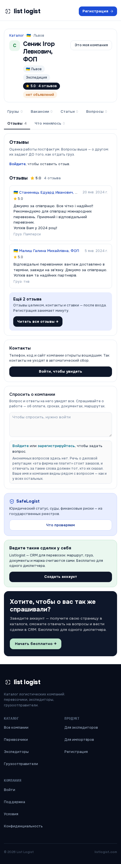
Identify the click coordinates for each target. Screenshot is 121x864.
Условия (11, 814)
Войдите (17, 164)
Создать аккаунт (60, 576)
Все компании (16, 727)
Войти (9, 790)
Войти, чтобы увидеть (60, 371)
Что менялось (50, 123)
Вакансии (42, 111)
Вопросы (96, 111)
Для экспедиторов (81, 727)
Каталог (16, 35)
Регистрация (95, 11)
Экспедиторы (16, 752)
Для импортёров (79, 739)
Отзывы (16, 123)
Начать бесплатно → (36, 643)
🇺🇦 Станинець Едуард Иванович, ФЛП (48, 192)
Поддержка (14, 802)
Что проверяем (60, 525)
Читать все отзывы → (38, 321)
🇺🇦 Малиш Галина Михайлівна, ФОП (46, 250)
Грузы (15, 111)
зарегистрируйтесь (56, 445)
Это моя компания (91, 45)
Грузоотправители (21, 764)
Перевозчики (16, 739)
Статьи (69, 111)
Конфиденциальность (23, 826)
